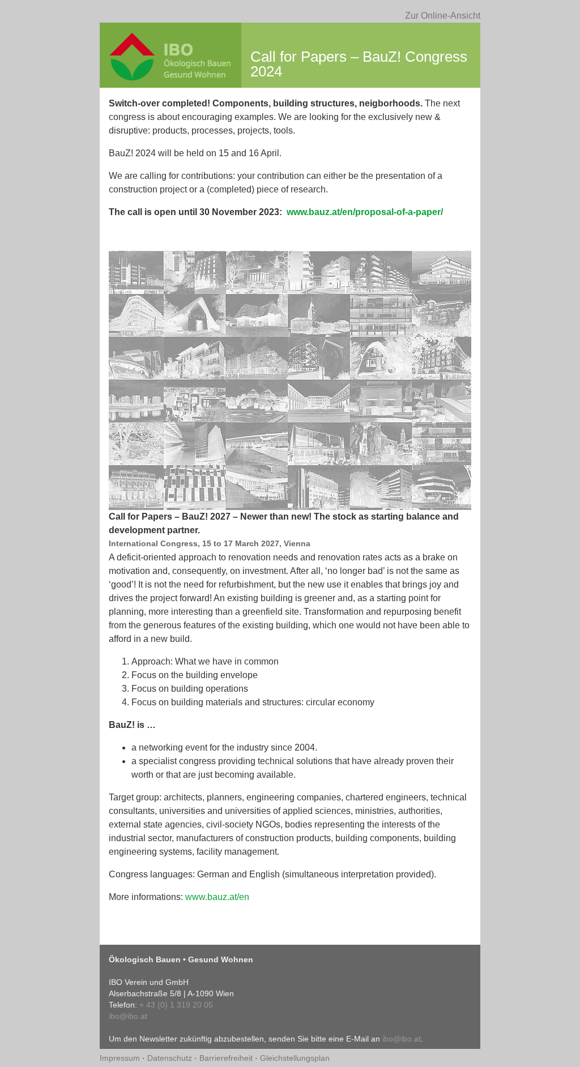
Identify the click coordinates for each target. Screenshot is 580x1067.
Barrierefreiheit (227, 1057)
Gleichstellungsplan (295, 1057)
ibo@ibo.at (128, 1016)
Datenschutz (170, 1057)
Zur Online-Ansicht (442, 15)
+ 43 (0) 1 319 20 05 (176, 1004)
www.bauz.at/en (217, 897)
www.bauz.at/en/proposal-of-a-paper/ (365, 212)
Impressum (121, 1057)
